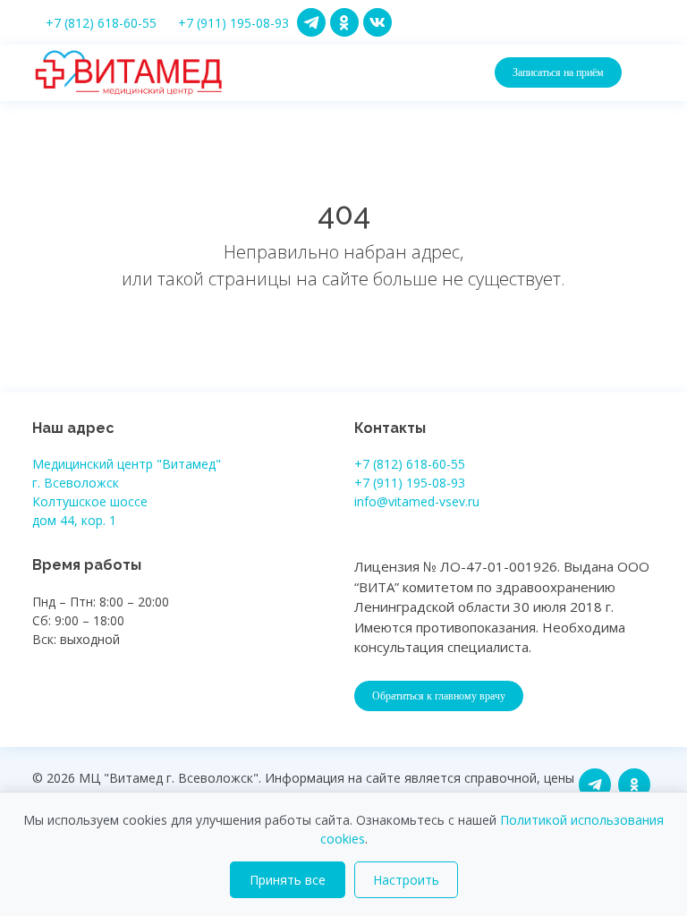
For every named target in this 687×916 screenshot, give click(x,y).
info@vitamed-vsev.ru (416, 501)
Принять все (288, 879)
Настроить (406, 879)
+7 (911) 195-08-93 (233, 22)
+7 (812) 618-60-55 (101, 22)
